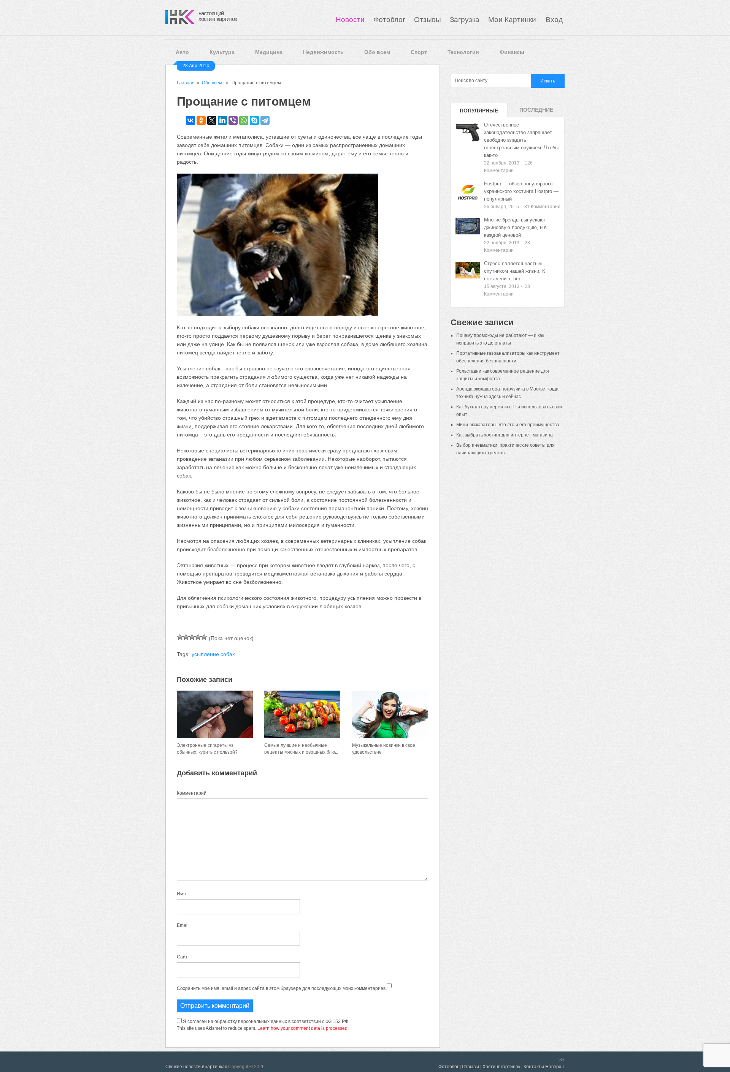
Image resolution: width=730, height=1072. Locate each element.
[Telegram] (265, 120)
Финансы (512, 52)
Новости (350, 20)
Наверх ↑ (555, 1066)
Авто (182, 52)
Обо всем (377, 52)
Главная (186, 82)
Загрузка (464, 20)
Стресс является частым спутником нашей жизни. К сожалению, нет (514, 271)
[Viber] (233, 120)
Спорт (419, 52)
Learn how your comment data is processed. (303, 1028)
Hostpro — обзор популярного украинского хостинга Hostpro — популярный (521, 191)
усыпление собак (213, 654)
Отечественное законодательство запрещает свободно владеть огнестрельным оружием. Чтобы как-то (521, 140)
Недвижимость (323, 52)
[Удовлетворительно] (192, 637)
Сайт (182, 957)
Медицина (268, 52)
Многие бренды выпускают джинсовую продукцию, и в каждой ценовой (515, 227)
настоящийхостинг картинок (217, 16)
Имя (181, 893)
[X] (211, 120)
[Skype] (254, 120)
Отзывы (427, 20)
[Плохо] (186, 637)
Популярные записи (479, 112)
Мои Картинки (513, 20)
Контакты (534, 1066)
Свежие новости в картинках (196, 1066)
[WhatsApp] (243, 120)
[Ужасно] (180, 637)
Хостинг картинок (501, 1066)
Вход (554, 20)
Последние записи (536, 112)
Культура (222, 52)
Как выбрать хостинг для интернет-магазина (504, 435)
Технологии (463, 52)
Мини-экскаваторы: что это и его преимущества (507, 424)
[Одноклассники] (201, 120)
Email (183, 925)
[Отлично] (204, 637)
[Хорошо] (198, 637)
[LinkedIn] (222, 120)
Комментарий (191, 793)
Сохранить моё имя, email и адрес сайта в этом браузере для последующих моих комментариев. (282, 988)
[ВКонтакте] (190, 120)
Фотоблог (389, 20)
